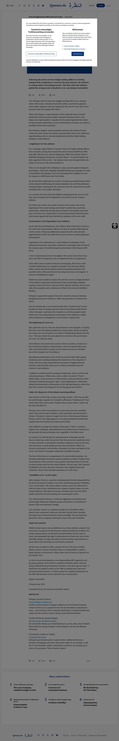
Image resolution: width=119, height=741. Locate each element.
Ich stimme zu (77, 54)
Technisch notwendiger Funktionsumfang (41, 54)
